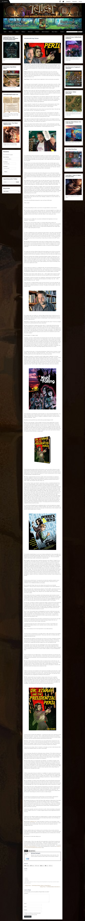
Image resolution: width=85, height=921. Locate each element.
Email (25, 906)
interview (26, 879)
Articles (23, 31)
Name (25, 903)
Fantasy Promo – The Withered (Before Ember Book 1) (50, 886)
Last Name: (5, 166)
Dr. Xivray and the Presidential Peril (42, 881)
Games (17, 31)
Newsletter (74, 1)
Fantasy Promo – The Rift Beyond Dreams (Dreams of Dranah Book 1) (37, 885)
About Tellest (54, 31)
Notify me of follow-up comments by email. (33, 913)
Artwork (37, 31)
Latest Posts (32, 850)
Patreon (80, 1)
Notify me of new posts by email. (31, 914)
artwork (26, 878)
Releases (11, 31)
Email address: (6, 157)
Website (25, 909)
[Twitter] (63, 1)
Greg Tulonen (50, 881)
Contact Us (68, 1)
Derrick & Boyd (29, 881)
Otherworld (30, 31)
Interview (54, 881)
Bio (26, 850)
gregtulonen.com (33, 821)
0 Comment (31, 41)
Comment (26, 893)
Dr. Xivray (33, 881)
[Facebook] (60, 1)
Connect (62, 31)
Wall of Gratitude (45, 31)
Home (5, 31)
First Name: (5, 161)
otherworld (27, 880)
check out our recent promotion (29, 846)
